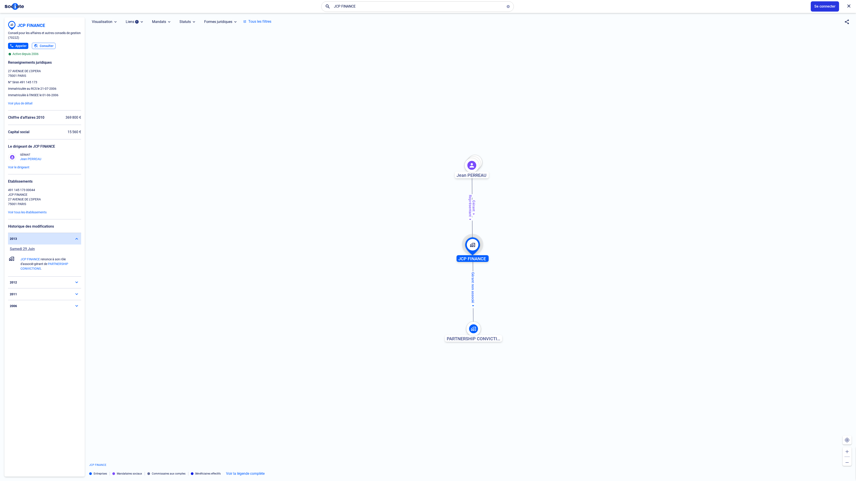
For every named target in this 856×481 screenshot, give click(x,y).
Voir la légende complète (245, 473)
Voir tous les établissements (27, 212)
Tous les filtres (259, 21)
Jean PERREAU (30, 159)
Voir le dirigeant (18, 167)
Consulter (47, 46)
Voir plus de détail (20, 103)
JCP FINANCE (31, 25)
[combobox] (417, 6)
